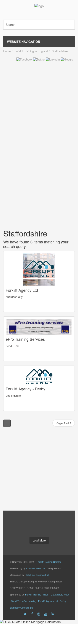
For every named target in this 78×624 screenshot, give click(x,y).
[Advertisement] (39, 102)
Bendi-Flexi (12, 346)
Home (7, 51)
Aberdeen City (14, 297)
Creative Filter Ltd (35, 568)
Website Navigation (23, 41)
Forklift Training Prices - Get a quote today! (47, 594)
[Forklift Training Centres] (39, 6)
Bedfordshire (13, 395)
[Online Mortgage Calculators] (39, 622)
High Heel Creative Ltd (37, 575)
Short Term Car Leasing (23, 601)
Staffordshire (60, 51)
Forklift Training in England (31, 51)
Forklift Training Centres (49, 561)
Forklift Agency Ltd (48, 601)
